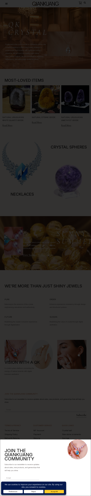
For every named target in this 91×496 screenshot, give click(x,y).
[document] (45, 248)
